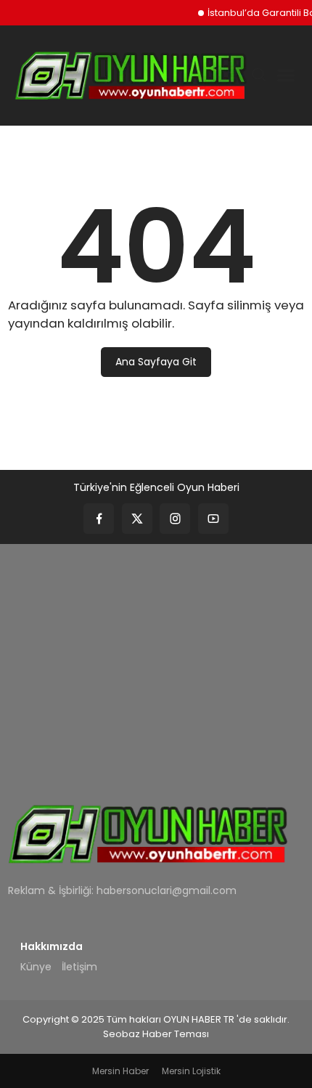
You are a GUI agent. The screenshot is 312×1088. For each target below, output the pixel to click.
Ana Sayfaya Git (156, 361)
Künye (36, 966)
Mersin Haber (120, 1071)
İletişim (79, 966)
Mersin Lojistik (191, 1071)
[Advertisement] (156, 663)
